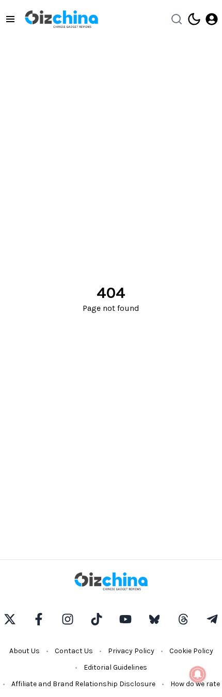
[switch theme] (194, 19)
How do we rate (195, 683)
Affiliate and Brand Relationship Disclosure (83, 683)
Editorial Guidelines (115, 667)
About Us (24, 650)
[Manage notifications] (197, 674)
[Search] (176, 19)
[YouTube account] (125, 619)
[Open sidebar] (10, 19)
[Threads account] (183, 619)
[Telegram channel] (212, 619)
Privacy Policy (131, 650)
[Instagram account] (67, 619)
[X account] (10, 619)
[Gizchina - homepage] (61, 19)
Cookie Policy (191, 650)
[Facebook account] (39, 619)
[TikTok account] (96, 619)
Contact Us (74, 650)
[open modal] (211, 19)
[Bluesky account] (154, 619)
